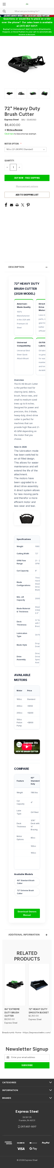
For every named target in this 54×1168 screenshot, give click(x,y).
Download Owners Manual (27, 913)
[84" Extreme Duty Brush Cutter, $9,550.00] (15, 984)
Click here (9, 134)
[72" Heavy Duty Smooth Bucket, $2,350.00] (39, 984)
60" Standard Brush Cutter (25, 882)
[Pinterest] (28, 205)
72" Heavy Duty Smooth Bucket (39, 1011)
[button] (13, 130)
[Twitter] (22, 205)
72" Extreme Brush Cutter (25, 892)
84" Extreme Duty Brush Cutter (12, 1012)
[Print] (17, 205)
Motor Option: (12, 144)
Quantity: (9, 160)
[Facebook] (6, 205)
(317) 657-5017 (28, 1126)
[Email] (11, 205)
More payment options (27, 186)
